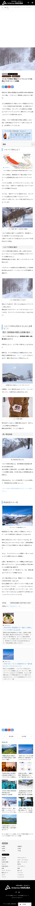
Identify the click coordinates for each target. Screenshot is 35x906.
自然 (3, 868)
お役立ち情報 (5, 862)
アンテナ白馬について (11, 895)
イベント (4, 877)
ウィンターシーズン (7, 76)
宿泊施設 (4, 857)
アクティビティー (22, 857)
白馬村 (3, 846)
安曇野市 (20, 846)
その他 (19, 850)
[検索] (28, 2)
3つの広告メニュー (23, 895)
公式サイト (20, 355)
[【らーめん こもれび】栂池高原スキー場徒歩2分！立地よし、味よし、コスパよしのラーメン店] (10, 736)
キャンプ (4, 864)
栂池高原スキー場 (16, 76)
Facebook (16, 892)
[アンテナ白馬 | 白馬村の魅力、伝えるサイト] (12, 2)
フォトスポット (21, 866)
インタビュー (21, 874)
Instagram (19, 892)
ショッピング (21, 877)
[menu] (32, 2)
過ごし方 (20, 870)
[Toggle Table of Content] (32, 144)
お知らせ (4, 860)
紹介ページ (8, 834)
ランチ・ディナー (6, 870)
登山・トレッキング (22, 862)
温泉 (19, 868)
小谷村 (4, 74)
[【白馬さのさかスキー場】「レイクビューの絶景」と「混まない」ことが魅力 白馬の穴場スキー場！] (25, 736)
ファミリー (20, 872)
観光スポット (5, 872)
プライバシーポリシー (17, 897)
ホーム (3, 834)
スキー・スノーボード (12, 74)
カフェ (3, 874)
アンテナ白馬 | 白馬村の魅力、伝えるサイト (13, 903)
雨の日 (19, 864)
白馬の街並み (5, 866)
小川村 (3, 850)
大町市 (3, 848)
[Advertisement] (17, 29)
